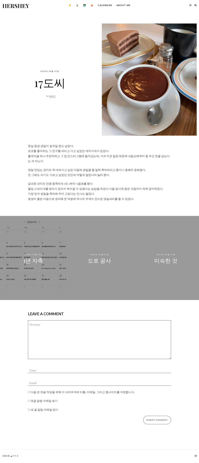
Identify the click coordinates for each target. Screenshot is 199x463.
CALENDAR (105, 5)
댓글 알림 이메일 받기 (44, 401)
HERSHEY (15, 5)
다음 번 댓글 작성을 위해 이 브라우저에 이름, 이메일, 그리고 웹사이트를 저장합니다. (83, 392)
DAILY (52, 96)
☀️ (70, 5)
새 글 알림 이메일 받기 (44, 409)
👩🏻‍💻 (84, 5)
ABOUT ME (123, 5)
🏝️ (77, 5)
